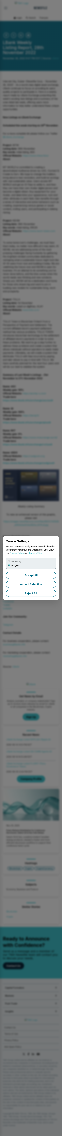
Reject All (31, 593)
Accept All (31, 575)
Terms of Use (35, 553)
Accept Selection (31, 584)
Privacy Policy (17, 553)
